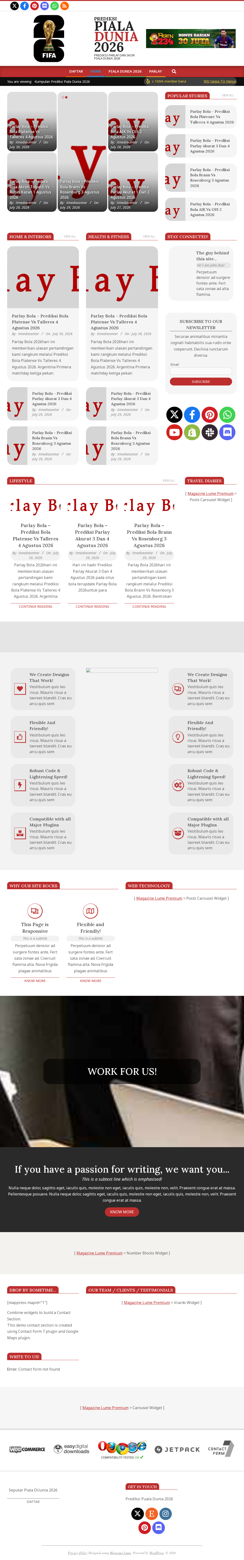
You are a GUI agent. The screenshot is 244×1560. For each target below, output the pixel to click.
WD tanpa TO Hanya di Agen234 (201, 81)
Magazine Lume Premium (211, 493)
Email (174, 364)
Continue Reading (35, 606)
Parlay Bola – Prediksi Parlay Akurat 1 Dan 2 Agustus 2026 (130, 192)
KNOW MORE (122, 1211)
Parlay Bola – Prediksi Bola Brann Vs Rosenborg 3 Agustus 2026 (149, 535)
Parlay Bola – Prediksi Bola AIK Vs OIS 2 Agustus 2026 (130, 132)
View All (228, 95)
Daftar (33, 1501)
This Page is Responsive (35, 927)
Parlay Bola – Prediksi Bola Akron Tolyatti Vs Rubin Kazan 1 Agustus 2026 (30, 189)
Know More (35, 980)
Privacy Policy (77, 1552)
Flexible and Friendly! (90, 927)
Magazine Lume (120, 1552)
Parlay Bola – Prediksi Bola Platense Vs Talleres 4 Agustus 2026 (31, 132)
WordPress (156, 1552)
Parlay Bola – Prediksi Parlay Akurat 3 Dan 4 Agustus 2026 (79, 192)
